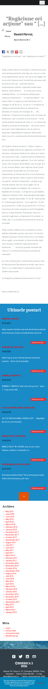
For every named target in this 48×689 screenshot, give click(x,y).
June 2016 (10, 579)
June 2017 (10, 548)
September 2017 (12, 540)
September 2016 (12, 571)
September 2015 (12, 602)
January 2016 (11, 592)
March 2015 (10, 610)
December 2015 (12, 594)
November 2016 (12, 566)
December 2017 (12, 532)
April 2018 (10, 522)
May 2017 (10, 550)
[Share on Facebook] (3, 51)
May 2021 (10, 511)
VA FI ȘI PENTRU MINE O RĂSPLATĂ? (18, 408)
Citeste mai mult (38, 343)
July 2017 (9, 545)
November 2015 (12, 597)
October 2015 (11, 599)
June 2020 (10, 514)
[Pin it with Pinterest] (16, 51)
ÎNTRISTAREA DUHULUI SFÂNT (16, 464)
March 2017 (10, 555)
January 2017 (11, 561)
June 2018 (10, 517)
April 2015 (10, 607)
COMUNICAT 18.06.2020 (12, 347)
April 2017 (10, 553)
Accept (40, 683)
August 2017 (11, 542)
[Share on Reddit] (12, 51)
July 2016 (9, 576)
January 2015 (11, 612)
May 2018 (10, 519)
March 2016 (10, 586)
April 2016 (10, 584)
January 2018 (11, 530)
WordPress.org (12, 636)
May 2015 (10, 605)
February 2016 (11, 589)
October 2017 (11, 537)
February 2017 (11, 558)
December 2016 (12, 563)
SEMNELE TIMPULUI (11, 375)
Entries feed (11, 631)
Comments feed (12, 633)
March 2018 (10, 524)
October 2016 (11, 568)
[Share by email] (20, 51)
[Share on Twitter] (7, 51)
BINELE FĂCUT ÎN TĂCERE (13, 436)
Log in (8, 628)
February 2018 (11, 527)
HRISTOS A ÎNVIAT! (10, 319)
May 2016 (10, 581)
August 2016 (11, 574)
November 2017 (12, 535)
